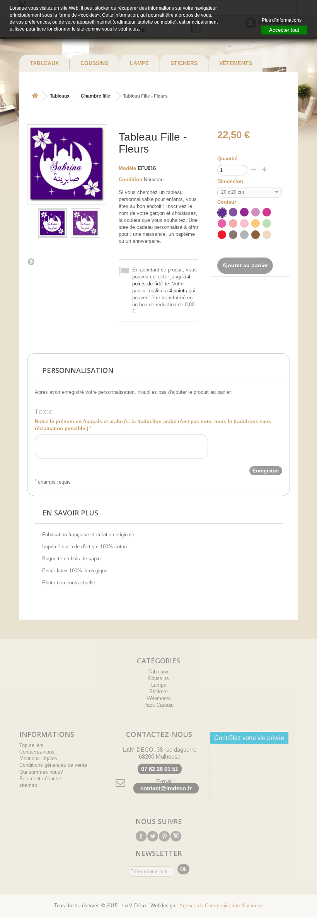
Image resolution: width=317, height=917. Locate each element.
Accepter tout (284, 30)
